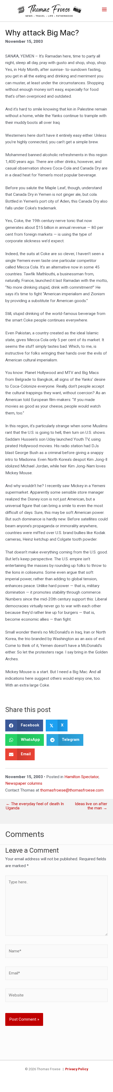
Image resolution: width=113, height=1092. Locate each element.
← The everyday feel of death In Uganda (35, 806)
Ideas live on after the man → (91, 806)
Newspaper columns (23, 783)
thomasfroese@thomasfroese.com (72, 790)
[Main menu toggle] (104, 9)
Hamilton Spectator (81, 776)
